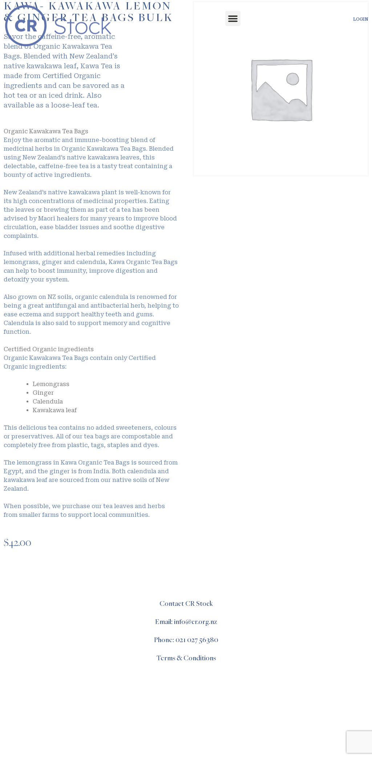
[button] (232, 18)
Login (360, 19)
